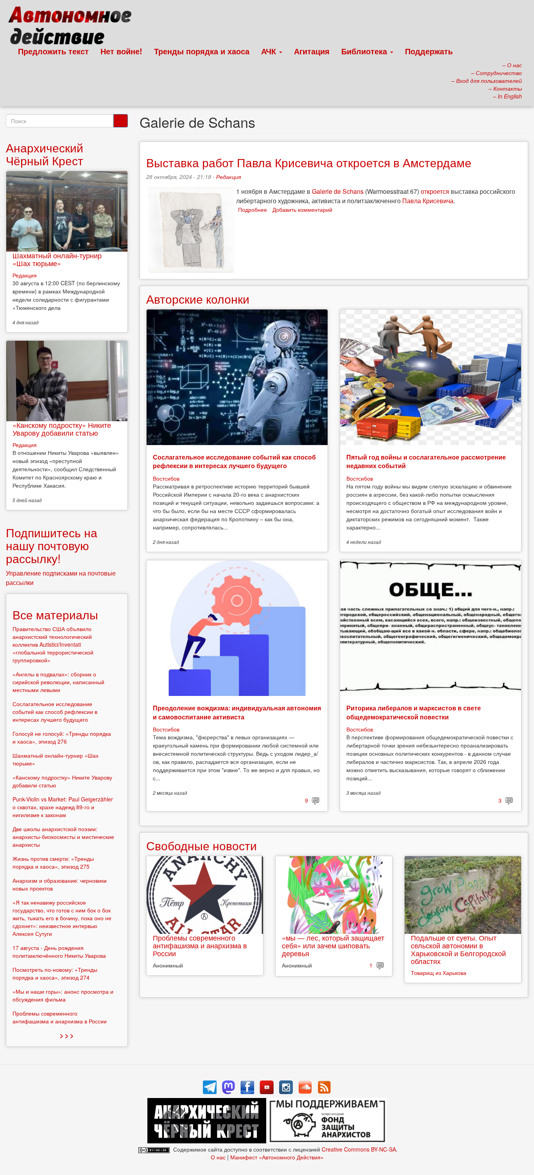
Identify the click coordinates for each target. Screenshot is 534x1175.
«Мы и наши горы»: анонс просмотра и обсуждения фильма (63, 995)
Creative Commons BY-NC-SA (359, 1149)
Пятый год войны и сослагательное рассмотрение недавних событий (426, 461)
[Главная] (73, 27)
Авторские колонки (197, 298)
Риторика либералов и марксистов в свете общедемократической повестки (413, 712)
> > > (66, 1035)
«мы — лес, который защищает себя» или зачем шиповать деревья (333, 945)
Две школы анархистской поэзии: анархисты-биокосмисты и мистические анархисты (63, 836)
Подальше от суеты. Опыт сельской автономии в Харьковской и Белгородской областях (458, 949)
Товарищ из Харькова (438, 972)
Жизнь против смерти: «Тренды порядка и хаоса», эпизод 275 (53, 862)
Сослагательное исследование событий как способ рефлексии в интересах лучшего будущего (234, 461)
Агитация (312, 51)
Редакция (228, 177)
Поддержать (429, 51)
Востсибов (166, 478)
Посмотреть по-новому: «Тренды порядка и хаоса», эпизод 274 (55, 973)
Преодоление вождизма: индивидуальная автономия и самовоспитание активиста (237, 712)
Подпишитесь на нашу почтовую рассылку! (51, 545)
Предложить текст (53, 51)
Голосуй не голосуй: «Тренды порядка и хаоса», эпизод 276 (62, 737)
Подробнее (252, 209)
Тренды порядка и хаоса (201, 51)
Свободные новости (201, 845)
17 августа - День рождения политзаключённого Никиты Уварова (59, 951)
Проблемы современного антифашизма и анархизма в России (200, 945)
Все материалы (55, 614)
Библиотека (365, 51)
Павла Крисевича (427, 200)
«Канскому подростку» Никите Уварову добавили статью (62, 429)
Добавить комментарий (302, 209)
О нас (218, 1157)
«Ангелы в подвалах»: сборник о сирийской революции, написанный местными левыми (58, 682)
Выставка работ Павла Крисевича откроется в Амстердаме (308, 162)
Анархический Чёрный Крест (44, 154)
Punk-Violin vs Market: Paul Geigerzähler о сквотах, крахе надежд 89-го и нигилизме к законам (63, 807)
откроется (435, 191)
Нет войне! (121, 51)
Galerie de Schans (338, 191)
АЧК (269, 51)
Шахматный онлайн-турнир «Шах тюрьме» (57, 259)
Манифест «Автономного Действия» (277, 1157)
